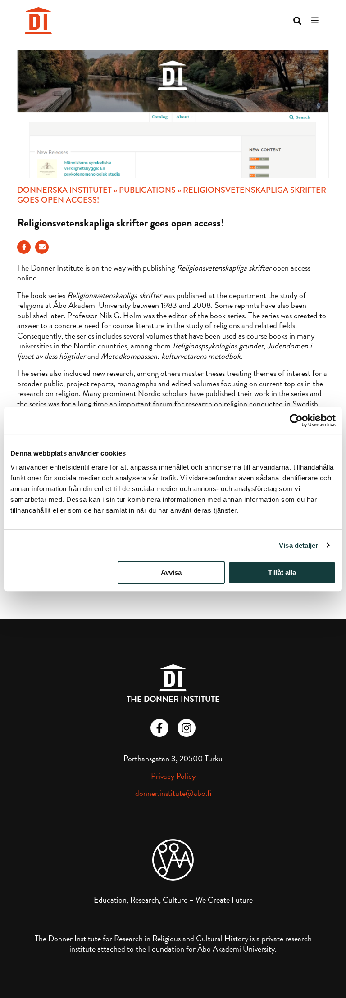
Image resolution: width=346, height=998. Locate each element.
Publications (147, 190)
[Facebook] (24, 247)
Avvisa (171, 572)
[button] (297, 20)
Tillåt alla (282, 572)
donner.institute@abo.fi (173, 793)
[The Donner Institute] (38, 20)
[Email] (42, 247)
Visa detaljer (298, 545)
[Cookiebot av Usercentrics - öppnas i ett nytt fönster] (296, 420)
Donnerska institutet (64, 190)
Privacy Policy (173, 776)
